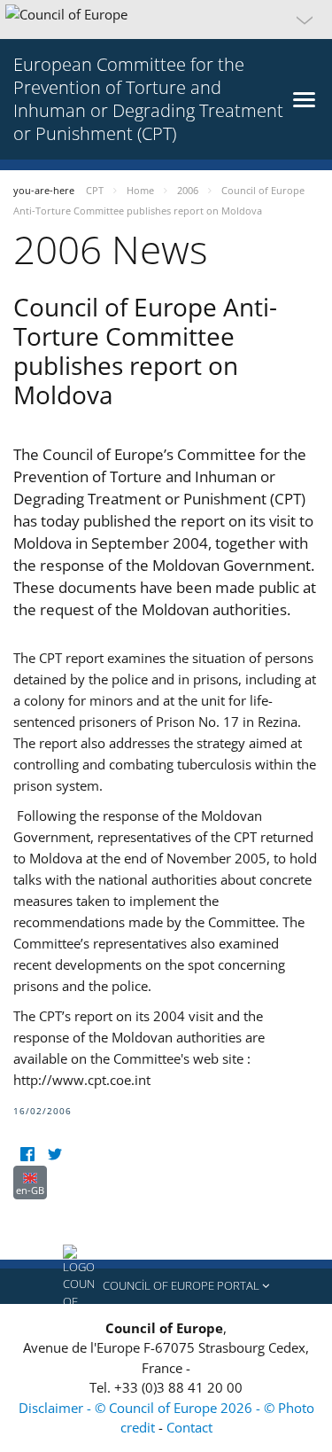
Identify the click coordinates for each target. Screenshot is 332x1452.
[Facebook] (27, 1154)
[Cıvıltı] (54, 1154)
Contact (189, 1427)
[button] (166, 19)
